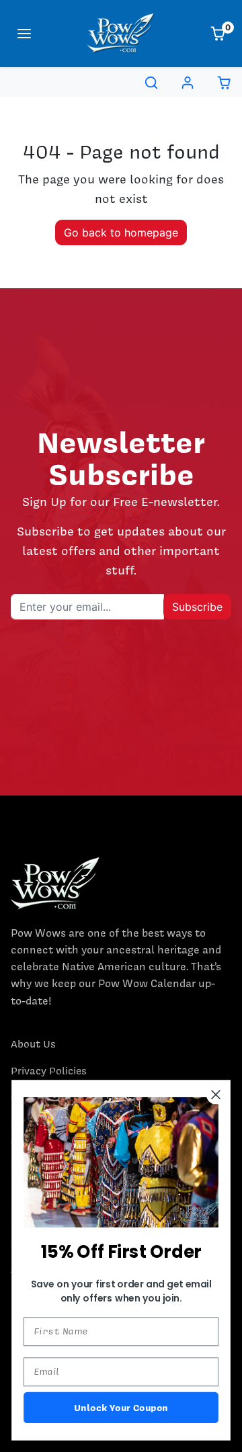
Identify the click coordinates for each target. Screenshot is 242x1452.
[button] (24, 33)
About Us (33, 1044)
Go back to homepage (121, 232)
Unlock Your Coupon (121, 1407)
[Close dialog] (216, 1094)
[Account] (187, 82)
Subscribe (197, 606)
